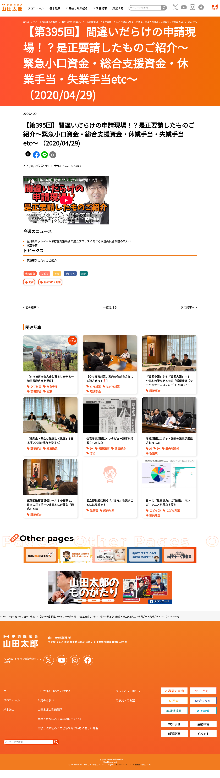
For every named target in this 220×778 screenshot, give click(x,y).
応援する (117, 8)
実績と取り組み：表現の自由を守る (60, 719)
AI (150, 448)
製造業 (153, 453)
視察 (49, 391)
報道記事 (103, 448)
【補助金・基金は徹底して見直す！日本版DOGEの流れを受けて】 (50, 440)
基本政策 (55, 8)
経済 (83, 273)
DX (91, 448)
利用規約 (136, 764)
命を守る (52, 386)
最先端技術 (172, 448)
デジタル (70, 273)
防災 (92, 453)
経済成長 (175, 710)
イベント (203, 733)
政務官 (94, 510)
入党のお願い (46, 700)
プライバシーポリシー (129, 691)
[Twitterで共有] (28, 154)
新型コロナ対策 (52, 282)
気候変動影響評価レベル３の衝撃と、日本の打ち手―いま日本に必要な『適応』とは (50, 504)
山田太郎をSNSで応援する (54, 691)
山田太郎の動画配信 (50, 709)
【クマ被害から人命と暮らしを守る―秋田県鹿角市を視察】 (50, 378)
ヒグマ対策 (113, 386)
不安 (56, 273)
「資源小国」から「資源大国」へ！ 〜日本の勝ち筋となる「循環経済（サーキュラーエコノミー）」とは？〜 (169, 380)
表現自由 (30, 273)
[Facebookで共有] (36, 154)
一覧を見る (110, 307)
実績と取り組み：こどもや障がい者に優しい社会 (68, 728)
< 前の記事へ (31, 307)
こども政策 (173, 510)
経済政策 (52, 448)
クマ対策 (35, 386)
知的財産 (108, 510)
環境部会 (35, 391)
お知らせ (174, 724)
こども (44, 273)
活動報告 (203, 724)
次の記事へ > (189, 307)
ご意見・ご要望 (125, 700)
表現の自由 (176, 690)
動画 (31, 282)
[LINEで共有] (44, 154)
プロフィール (36, 8)
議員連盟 (154, 515)
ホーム (7, 691)
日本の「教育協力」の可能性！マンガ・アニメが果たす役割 (168, 502)
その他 (204, 710)
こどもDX (155, 510)
